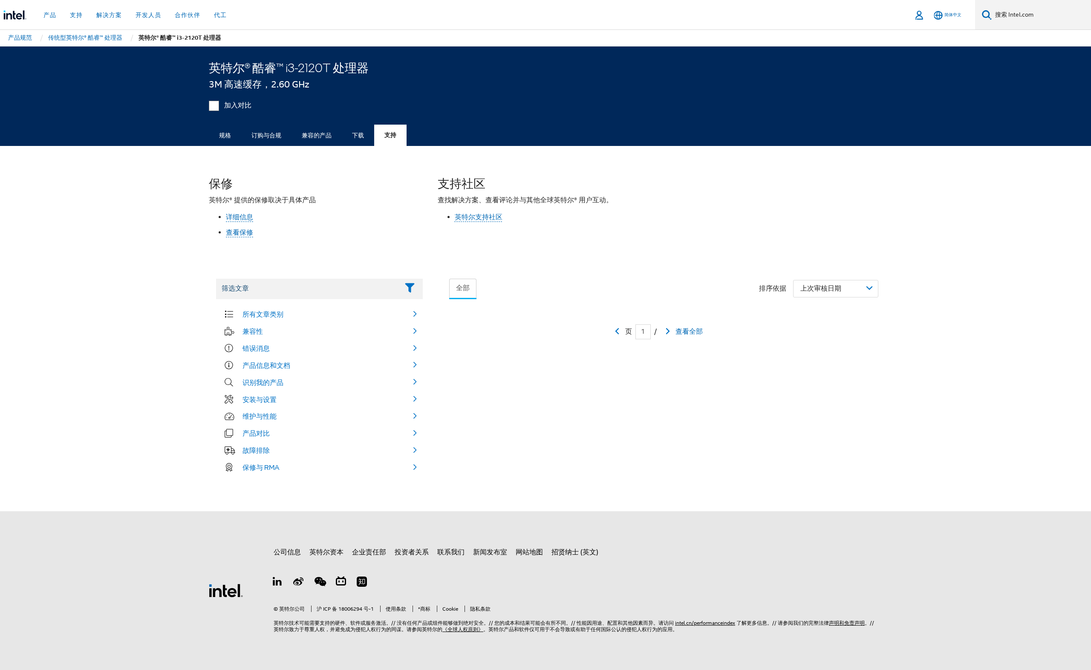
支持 (390, 135)
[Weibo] (299, 583)
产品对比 (256, 433)
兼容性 (252, 331)
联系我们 (451, 552)
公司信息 (287, 552)
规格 (225, 135)
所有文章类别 (262, 314)
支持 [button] (76, 15)
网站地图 (529, 552)
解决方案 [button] (109, 15)
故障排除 (256, 450)
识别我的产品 (262, 382)
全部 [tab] (463, 288)
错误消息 (256, 348)
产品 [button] (49, 15)
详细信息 (239, 217)
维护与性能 (259, 416)
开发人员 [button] (148, 15)
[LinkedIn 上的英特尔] (277, 583)
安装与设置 (259, 399)
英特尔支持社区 (478, 217)
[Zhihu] (362, 583)
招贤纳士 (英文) (574, 552)
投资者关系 (412, 552)
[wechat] (319, 583)
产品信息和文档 (266, 365)
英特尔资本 (326, 552)
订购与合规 (266, 135)
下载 (358, 135)
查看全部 (689, 331)
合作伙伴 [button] (187, 15)
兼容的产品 (317, 135)
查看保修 (239, 232)
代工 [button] (220, 15)
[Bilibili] (341, 583)
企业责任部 (369, 552)
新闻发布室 (490, 552)
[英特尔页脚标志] (226, 590)
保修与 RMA (261, 467)
